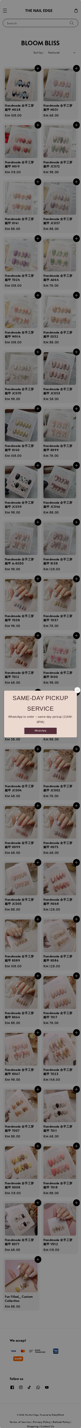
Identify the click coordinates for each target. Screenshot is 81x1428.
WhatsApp (41, 730)
